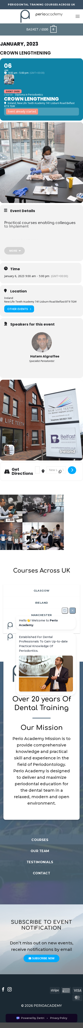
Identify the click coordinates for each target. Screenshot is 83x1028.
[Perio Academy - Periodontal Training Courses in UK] (41, 16)
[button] (77, 16)
